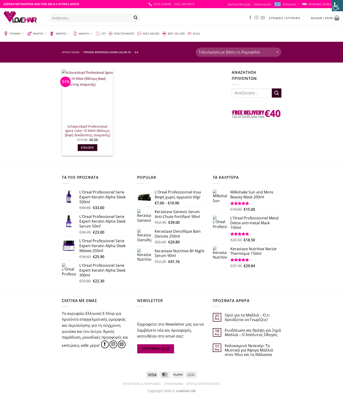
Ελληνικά (289, 4)
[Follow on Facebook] (250, 18)
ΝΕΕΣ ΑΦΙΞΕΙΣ (151, 33)
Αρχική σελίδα (71, 52)
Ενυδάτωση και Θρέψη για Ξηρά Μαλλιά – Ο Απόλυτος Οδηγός (253, 332)
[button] (184, 3)
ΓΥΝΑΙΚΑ (15, 33)
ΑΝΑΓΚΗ (84, 33)
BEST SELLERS (176, 33)
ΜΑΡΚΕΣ (61, 33)
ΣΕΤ (104, 33)
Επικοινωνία (262, 4)
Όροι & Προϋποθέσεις (203, 384)
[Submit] (136, 18)
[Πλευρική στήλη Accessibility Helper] (337, 5)
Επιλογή (87, 147)
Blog (196, 33)
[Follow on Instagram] (256, 18)
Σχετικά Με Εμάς (239, 4)
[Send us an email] (263, 18)
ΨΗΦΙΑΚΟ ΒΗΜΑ (320, 4)
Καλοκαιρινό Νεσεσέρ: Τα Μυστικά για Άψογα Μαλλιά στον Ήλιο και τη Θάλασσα (249, 350)
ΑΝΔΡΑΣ (38, 33)
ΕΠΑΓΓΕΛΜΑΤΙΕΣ (124, 33)
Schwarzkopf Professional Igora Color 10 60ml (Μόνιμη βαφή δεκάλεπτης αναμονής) (87, 130)
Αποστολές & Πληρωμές (142, 384)
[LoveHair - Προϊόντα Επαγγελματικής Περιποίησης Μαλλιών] (23, 17)
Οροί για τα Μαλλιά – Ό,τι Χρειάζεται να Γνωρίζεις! (247, 317)
